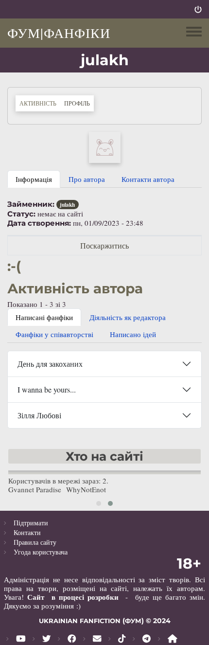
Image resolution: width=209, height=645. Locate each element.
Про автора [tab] (87, 179)
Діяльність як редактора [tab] (127, 317)
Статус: (21, 214)
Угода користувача (41, 551)
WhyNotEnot (86, 489)
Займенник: (30, 204)
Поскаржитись (104, 245)
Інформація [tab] (34, 179)
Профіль (79, 103)
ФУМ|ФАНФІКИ (58, 32)
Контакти (27, 532)
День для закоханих (50, 363)
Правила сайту (35, 542)
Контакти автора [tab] (148, 179)
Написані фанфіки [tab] (44, 317)
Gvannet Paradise (34, 489)
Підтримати (31, 522)
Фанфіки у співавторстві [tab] (54, 334)
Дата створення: (39, 223)
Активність (37, 103)
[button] (104, 146)
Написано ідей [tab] (133, 334)
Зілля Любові (39, 415)
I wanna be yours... (46, 389)
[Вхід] (198, 9)
